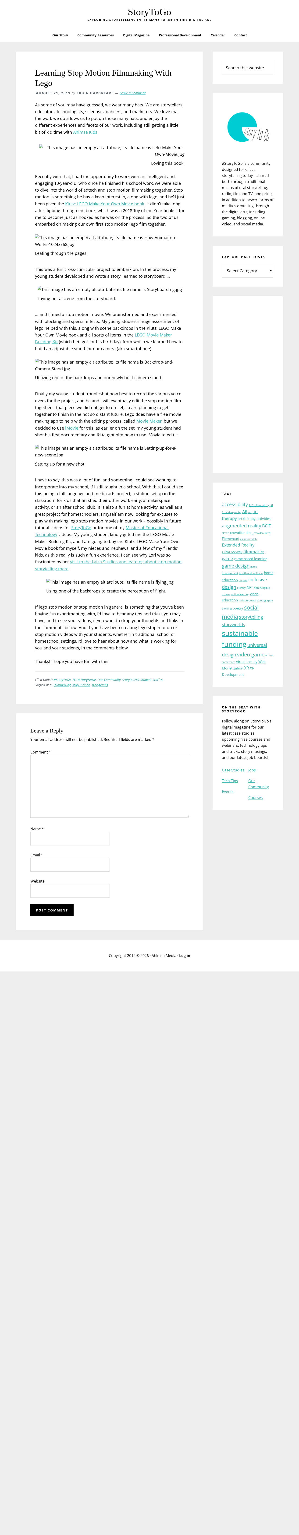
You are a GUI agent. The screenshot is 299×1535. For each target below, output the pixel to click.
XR (246, 668)
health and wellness (251, 573)
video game (250, 654)
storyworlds (233, 624)
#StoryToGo (62, 679)
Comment (40, 752)
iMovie (71, 428)
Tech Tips (230, 780)
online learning (240, 594)
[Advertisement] (247, 388)
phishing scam (247, 600)
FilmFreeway (232, 552)
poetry (238, 608)
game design (235, 565)
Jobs (252, 770)
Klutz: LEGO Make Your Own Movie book (104, 204)
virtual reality (246, 661)
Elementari (230, 538)
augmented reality (241, 525)
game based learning (250, 558)
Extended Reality (238, 545)
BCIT (266, 526)
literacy (241, 587)
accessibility (235, 504)
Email (36, 855)
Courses (255, 797)
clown (225, 533)
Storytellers (130, 679)
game (227, 558)
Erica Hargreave (84, 679)
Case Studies (233, 770)
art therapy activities (254, 518)
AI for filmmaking (259, 505)
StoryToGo (149, 12)
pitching (227, 608)
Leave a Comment (133, 93)
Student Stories (151, 679)
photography (265, 600)
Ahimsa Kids (85, 132)
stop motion (81, 685)
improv (243, 580)
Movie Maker (149, 421)
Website (37, 881)
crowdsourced (262, 533)
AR (244, 511)
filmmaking (62, 685)
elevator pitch (248, 539)
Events (228, 791)
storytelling (100, 685)
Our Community (109, 679)
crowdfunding (241, 532)
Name (37, 828)
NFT (250, 587)
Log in (184, 955)
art (250, 512)
